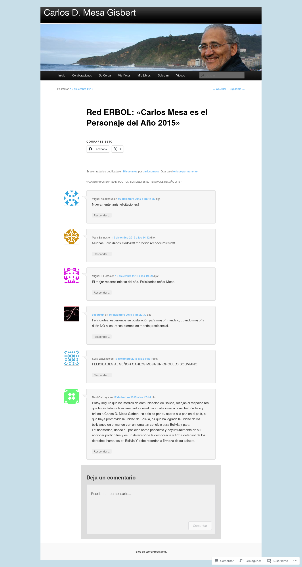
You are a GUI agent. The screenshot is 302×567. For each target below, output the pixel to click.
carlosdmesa (151, 171)
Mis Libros (144, 75)
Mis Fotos (124, 75)
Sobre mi (163, 75)
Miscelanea (130, 171)
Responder (102, 215)
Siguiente (237, 89)
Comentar (200, 525)
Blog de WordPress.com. (151, 552)
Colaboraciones (82, 75)
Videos (180, 75)
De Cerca (105, 75)
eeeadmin (98, 315)
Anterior (219, 89)
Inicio (61, 75)
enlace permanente (185, 171)
